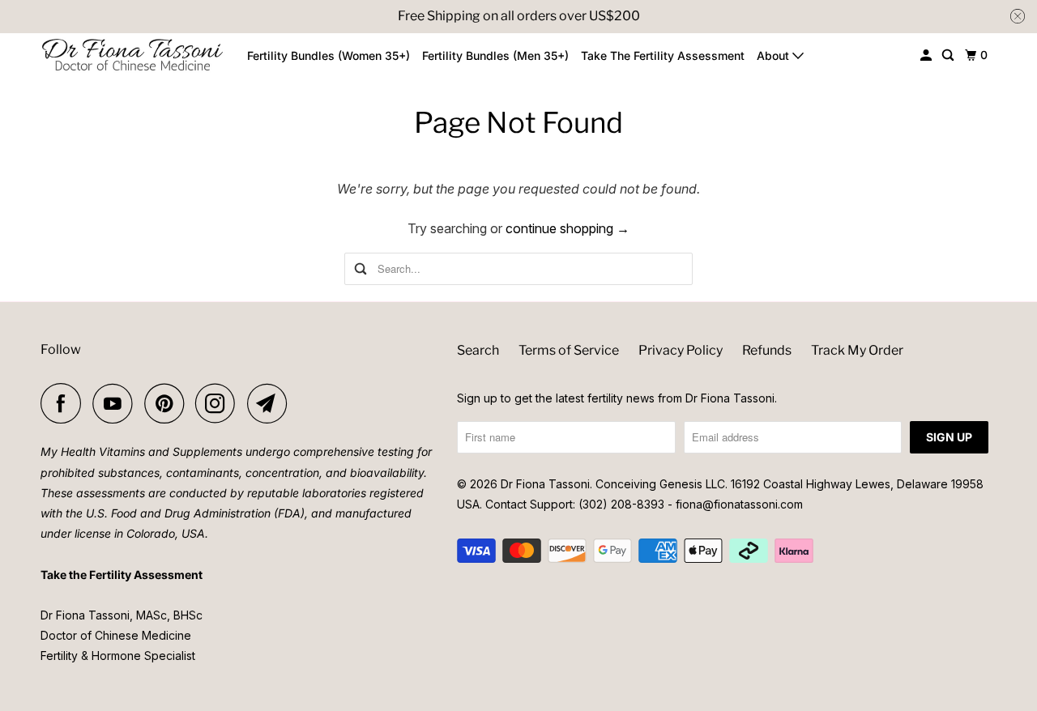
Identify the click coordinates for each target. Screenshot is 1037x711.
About (774, 55)
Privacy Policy (680, 350)
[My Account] (927, 55)
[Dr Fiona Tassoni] (133, 55)
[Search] (949, 55)
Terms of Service (568, 350)
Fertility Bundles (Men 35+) (495, 55)
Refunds (767, 350)
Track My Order (857, 350)
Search (478, 350)
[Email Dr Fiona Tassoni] (271, 403)
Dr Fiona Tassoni (545, 484)
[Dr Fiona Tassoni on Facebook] (65, 403)
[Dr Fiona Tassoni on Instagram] (219, 403)
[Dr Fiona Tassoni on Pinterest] (168, 403)
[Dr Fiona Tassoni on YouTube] (116, 403)
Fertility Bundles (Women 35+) (328, 55)
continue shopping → (567, 228)
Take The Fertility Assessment (663, 55)
